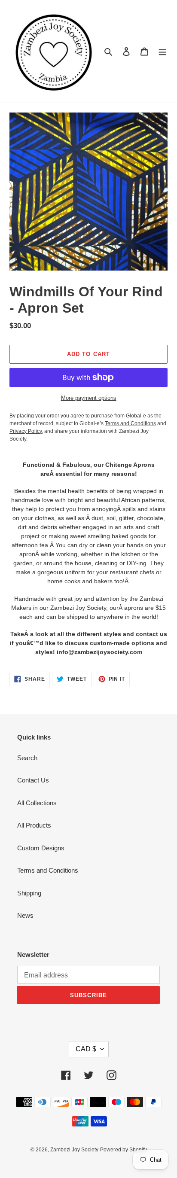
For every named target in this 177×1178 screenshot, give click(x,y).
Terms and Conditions (47, 870)
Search (27, 757)
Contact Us (33, 780)
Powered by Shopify (123, 1150)
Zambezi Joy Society (74, 1150)
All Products (34, 825)
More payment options (88, 398)
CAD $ (86, 1049)
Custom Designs (40, 848)
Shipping (29, 893)
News (25, 915)
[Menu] (162, 51)
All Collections (37, 803)
